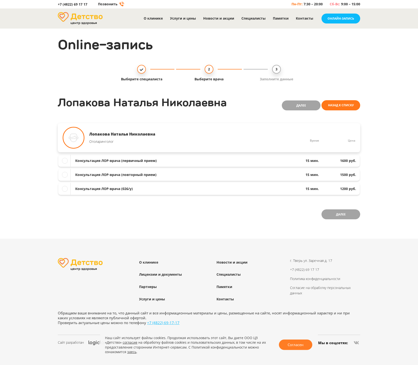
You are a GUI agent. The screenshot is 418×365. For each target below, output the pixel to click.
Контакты (304, 18)
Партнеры (148, 286)
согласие (130, 342)
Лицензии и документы (160, 274)
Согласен (296, 344)
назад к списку (341, 105)
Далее (301, 105)
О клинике (153, 18)
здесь (131, 352)
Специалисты (253, 18)
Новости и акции (218, 18)
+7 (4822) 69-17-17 (163, 322)
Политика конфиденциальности (315, 278)
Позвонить (108, 4)
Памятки (281, 18)
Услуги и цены (183, 18)
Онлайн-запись (341, 18)
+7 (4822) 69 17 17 (72, 4)
